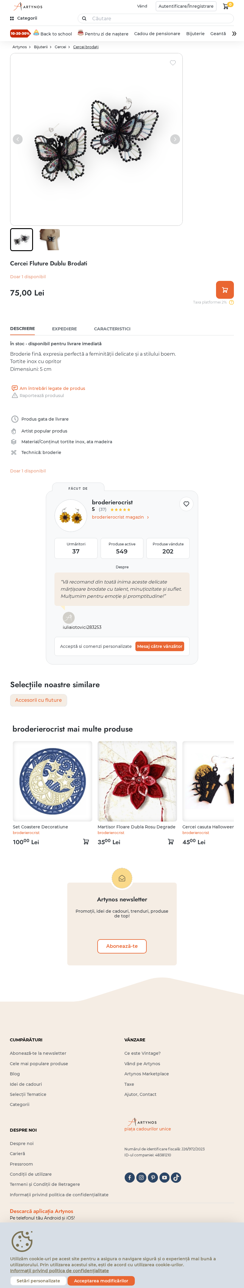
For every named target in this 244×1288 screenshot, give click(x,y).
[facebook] (129, 1177)
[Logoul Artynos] (26, 6)
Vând (142, 6)
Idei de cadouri (26, 1084)
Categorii (19, 1104)
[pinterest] (153, 1177)
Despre (122, 567)
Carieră (17, 1153)
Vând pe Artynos (142, 1063)
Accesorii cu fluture (38, 700)
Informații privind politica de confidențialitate (59, 1194)
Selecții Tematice (28, 1094)
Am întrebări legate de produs (52, 388)
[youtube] (164, 1177)
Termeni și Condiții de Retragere (45, 1184)
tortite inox (72, 441)
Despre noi (22, 1143)
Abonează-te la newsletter (38, 1053)
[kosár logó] (225, 6)
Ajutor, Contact (140, 1094)
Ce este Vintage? (142, 1053)
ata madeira (99, 441)
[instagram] (141, 1177)
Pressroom (21, 1164)
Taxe (129, 1084)
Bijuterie (195, 33)
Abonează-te (122, 946)
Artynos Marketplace (146, 1074)
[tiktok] (176, 1177)
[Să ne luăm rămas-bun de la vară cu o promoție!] (20, 33)
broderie (52, 452)
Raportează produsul (42, 395)
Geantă (218, 33)
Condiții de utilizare (31, 1174)
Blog (15, 1074)
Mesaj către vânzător (159, 646)
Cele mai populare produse (39, 1063)
